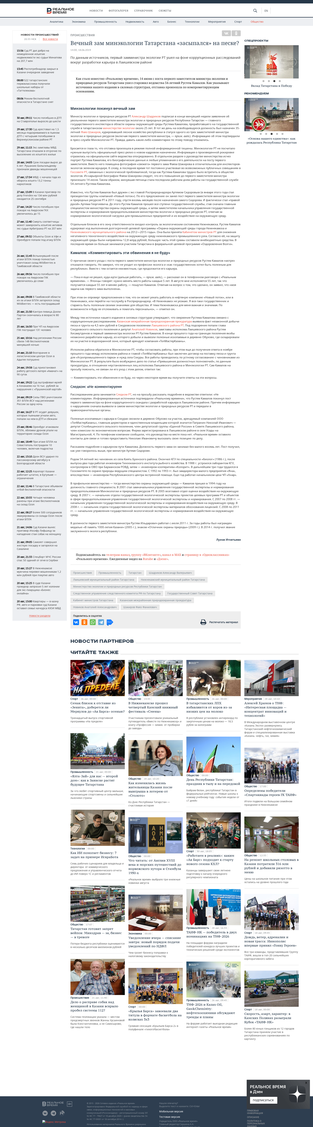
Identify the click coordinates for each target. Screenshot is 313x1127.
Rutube (148, 559)
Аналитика (56, 21)
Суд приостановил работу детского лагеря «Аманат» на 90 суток (39, 371)
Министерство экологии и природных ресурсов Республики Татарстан (117, 586)
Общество (257, 21)
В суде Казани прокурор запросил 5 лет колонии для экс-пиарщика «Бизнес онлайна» (38, 588)
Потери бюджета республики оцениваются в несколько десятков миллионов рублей (97, 938)
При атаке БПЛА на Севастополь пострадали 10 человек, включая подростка (37, 445)
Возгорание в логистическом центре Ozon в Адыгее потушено (36, 356)
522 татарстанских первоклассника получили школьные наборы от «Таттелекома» (33, 85)
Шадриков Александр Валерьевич (170, 572)
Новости (96, 10)
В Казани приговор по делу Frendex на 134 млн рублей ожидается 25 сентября (38, 195)
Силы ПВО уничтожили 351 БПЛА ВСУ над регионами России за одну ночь (39, 400)
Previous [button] (247, 61)
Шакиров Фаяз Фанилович (140, 607)
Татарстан (135, 572)
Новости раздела (39, 615)
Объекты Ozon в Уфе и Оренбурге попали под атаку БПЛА (39, 238)
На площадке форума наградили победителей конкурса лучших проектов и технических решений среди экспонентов (213, 940)
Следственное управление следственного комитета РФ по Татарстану (117, 593)
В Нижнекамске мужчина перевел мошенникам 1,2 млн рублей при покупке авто (39, 571)
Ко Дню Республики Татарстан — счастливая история (150, 794)
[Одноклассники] (236, 33)
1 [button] (263, 81)
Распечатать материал (223, 622)
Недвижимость (135, 21)
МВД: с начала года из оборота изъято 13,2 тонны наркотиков (39, 180)
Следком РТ (123, 394)
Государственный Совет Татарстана (189, 593)
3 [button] (274, 81)
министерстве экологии (118, 128)
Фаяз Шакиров (91, 132)
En (266, 10)
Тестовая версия (169, 1117)
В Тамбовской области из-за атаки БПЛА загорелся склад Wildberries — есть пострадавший (38, 300)
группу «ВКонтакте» (146, 555)
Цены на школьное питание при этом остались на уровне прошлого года (271, 871)
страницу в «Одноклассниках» (207, 555)
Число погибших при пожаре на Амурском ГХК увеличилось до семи (38, 277)
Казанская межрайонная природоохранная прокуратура (154, 321)
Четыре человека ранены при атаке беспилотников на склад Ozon (38, 501)
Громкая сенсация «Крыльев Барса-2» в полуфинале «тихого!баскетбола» (155, 1020)
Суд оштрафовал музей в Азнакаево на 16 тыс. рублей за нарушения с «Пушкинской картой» (39, 386)
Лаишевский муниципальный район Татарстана (103, 579)
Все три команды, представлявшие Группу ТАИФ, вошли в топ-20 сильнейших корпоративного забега (271, 947)
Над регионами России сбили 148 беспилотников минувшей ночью (39, 341)
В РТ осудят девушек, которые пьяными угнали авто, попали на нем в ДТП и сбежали (38, 415)
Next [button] (296, 61)
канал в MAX (171, 555)
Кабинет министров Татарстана (93, 600)
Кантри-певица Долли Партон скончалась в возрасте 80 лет (39, 315)
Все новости (50, 39)
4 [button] (279, 81)
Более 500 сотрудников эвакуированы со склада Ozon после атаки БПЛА (39, 516)
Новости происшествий (40, 34)
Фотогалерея (118, 10)
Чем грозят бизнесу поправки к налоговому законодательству (154, 947)
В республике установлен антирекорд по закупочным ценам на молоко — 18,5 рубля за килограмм (212, 714)
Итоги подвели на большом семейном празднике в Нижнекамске (270, 797)
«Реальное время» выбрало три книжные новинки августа (154, 871)
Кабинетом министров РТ (199, 232)
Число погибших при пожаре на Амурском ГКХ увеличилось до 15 (38, 210)
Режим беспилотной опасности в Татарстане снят (35, 100)
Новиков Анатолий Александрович (95, 607)
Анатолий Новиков (144, 329)
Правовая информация (255, 1112)
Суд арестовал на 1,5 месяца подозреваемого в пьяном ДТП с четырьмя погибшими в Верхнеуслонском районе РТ (38, 134)
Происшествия (82, 35)
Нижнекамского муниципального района (98, 232)
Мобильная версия (171, 1111)
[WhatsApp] (93, 622)
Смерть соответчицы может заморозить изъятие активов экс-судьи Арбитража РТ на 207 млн (39, 225)
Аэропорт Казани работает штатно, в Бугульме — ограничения (37, 475)
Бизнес (171, 21)
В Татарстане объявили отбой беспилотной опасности (39, 487)
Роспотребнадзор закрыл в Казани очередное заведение (37, 70)
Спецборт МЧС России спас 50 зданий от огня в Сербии (39, 558)
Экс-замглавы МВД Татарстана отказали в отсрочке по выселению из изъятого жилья (39, 151)
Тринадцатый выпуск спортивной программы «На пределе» (97, 712)
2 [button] (269, 81)
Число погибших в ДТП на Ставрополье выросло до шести (39, 119)
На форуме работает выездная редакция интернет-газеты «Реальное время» (211, 1015)
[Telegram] (101, 622)
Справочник (143, 10)
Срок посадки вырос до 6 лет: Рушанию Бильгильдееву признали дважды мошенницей (39, 166)
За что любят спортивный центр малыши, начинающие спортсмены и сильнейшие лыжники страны (97, 787)
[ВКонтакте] (226, 33)
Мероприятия (217, 21)
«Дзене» (162, 559)
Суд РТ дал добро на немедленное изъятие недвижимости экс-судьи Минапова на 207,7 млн (39, 56)
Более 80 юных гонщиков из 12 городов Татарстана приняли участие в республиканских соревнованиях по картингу (269, 1026)
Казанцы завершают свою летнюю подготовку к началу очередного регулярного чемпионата (210, 866)
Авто (156, 21)
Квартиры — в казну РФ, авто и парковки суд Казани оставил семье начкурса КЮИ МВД (39, 605)
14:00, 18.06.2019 (80, 50)
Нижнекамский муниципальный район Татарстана (173, 579)
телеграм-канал (118, 555)
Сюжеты (165, 10)
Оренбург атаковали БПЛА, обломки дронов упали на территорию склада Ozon (38, 430)
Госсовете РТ (78, 172)
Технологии (192, 21)
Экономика (78, 21)
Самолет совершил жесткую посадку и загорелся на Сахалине (37, 545)
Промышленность (105, 21)
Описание (253, 1117)
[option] (271, 61)
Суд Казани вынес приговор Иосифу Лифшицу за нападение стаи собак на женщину (39, 530)
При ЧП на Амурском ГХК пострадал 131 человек (38, 328)
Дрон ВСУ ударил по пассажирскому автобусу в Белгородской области (37, 460)
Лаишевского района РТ (167, 325)
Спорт (238, 21)
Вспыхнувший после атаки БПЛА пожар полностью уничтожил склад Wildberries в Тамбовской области (38, 261)
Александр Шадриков (146, 116)
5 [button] (282, 134)
